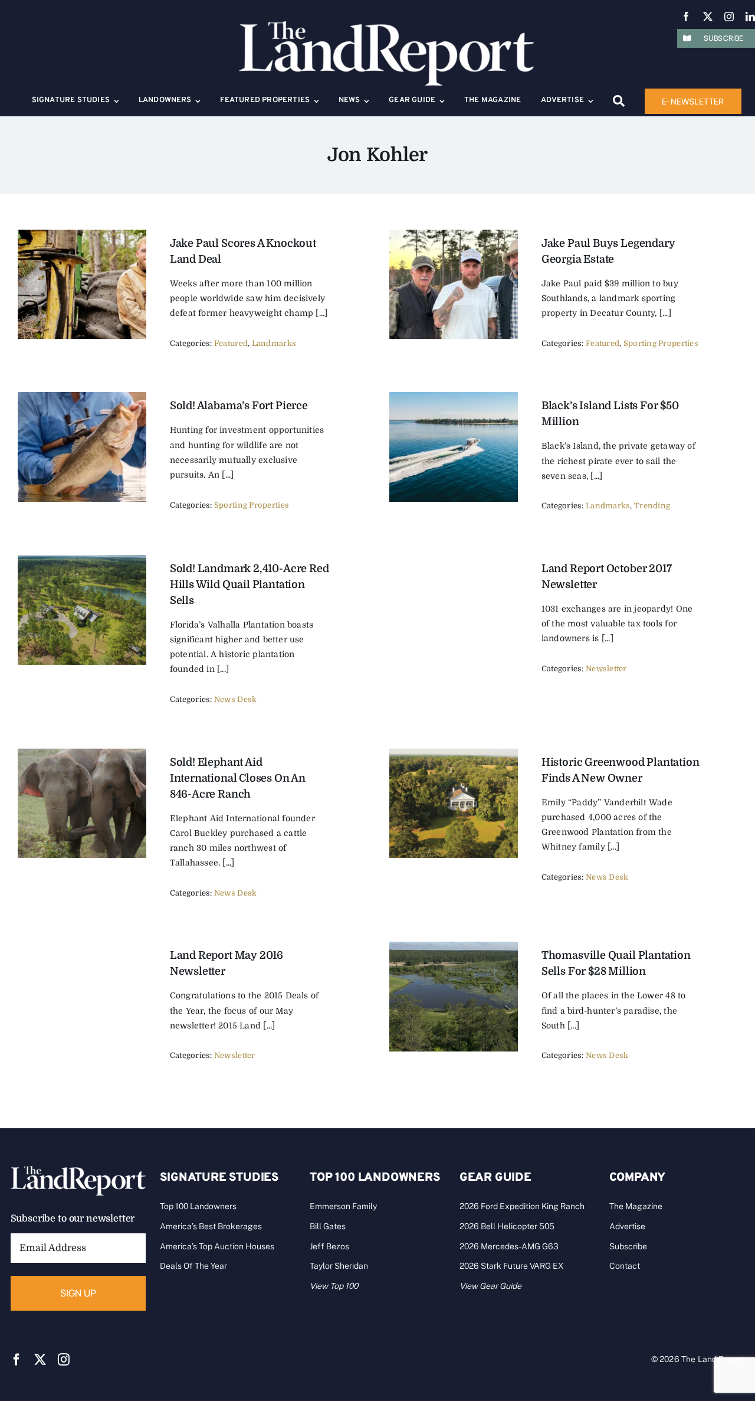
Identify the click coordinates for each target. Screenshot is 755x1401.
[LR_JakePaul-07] (82, 235)
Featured (231, 343)
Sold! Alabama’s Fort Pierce (239, 406)
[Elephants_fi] (82, 754)
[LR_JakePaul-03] (453, 235)
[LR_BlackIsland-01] (453, 397)
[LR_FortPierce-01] (82, 397)
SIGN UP (78, 1292)
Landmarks (274, 343)
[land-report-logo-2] (386, 26)
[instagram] (729, 16)
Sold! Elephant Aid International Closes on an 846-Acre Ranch (238, 778)
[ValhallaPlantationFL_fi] (82, 560)
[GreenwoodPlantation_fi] (453, 754)
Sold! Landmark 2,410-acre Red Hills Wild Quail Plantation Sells (249, 584)
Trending (652, 505)
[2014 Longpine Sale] (453, 947)
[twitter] (708, 16)
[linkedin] (750, 16)
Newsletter (606, 668)
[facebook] (686, 16)
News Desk (235, 699)
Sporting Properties (660, 343)
